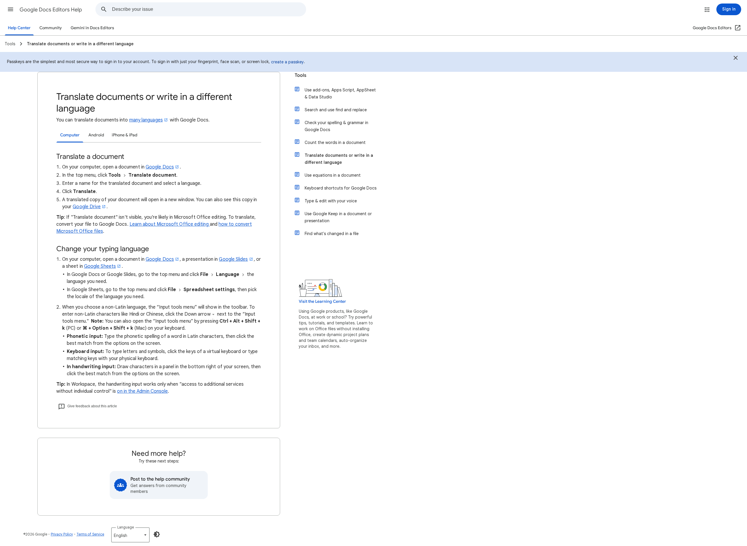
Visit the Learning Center (322, 301)
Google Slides (233, 259)
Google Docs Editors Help (51, 9)
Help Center (19, 27)
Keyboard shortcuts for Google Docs (340, 188)
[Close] (735, 59)
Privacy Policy (62, 534)
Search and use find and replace (336, 109)
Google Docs (160, 167)
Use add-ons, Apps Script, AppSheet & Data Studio (340, 93)
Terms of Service (90, 534)
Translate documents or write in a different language (339, 159)
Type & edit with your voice (331, 201)
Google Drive (87, 207)
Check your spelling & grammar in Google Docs (336, 126)
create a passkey (287, 62)
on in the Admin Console (142, 391)
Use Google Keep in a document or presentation (338, 217)
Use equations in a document (333, 175)
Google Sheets (100, 266)
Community (50, 27)
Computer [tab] (70, 135)
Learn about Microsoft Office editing (170, 224)
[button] (11, 9)
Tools (300, 75)
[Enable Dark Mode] (157, 534)
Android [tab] (96, 135)
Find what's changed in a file (332, 233)
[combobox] (209, 9)
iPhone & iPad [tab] (124, 135)
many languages (146, 120)
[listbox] (130, 534)
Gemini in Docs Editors (92, 27)
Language (125, 527)
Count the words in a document (335, 142)
